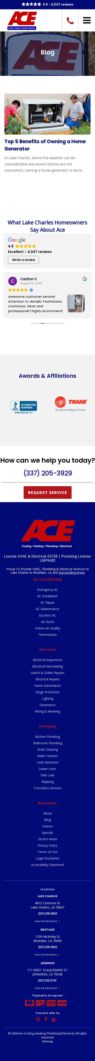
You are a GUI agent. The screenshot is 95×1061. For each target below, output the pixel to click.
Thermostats (47, 634)
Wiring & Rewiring (47, 711)
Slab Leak (47, 775)
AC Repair (48, 602)
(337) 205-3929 (47, 473)
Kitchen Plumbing (47, 736)
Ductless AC (47, 615)
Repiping (48, 781)
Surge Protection (48, 692)
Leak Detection (48, 762)
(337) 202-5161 (47, 980)
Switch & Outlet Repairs (48, 673)
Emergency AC (47, 589)
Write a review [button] (23, 260)
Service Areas (47, 839)
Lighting (47, 698)
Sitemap (47, 1041)
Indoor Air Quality (47, 628)
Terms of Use (47, 852)
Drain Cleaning (47, 749)
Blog (47, 820)
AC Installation (47, 596)
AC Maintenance (47, 609)
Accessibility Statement (47, 865)
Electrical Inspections (48, 660)
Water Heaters (47, 756)
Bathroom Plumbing (47, 743)
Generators (48, 705)
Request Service (47, 492)
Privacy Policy (47, 845)
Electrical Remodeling (47, 666)
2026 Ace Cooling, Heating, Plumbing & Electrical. (43, 1033)
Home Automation (47, 685)
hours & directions (46, 921)
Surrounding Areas (72, 572)
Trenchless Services (48, 788)
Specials (47, 832)
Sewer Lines (47, 769)
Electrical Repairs (48, 679)
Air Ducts (47, 622)
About (47, 813)
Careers (47, 826)
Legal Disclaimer (47, 858)
